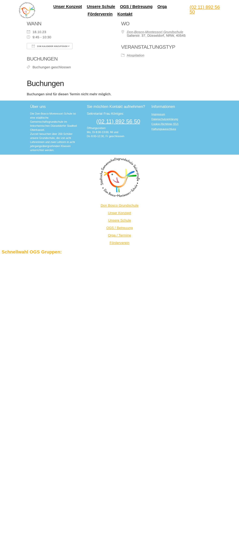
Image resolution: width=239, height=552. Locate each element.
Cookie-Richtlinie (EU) (165, 124)
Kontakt (124, 14)
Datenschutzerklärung (164, 119)
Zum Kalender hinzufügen (51, 46)
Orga (162, 6)
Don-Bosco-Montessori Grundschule (155, 32)
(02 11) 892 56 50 (205, 9)
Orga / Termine (119, 235)
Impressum (158, 114)
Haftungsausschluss (163, 129)
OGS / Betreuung (136, 6)
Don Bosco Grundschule (120, 205)
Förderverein (100, 14)
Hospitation (135, 55)
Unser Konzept (67, 6)
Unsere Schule (101, 6)
